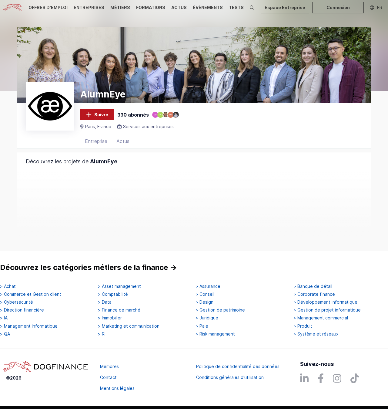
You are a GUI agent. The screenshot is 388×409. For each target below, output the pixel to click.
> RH (103, 334)
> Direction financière (22, 310)
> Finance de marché (119, 310)
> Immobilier (110, 317)
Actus (122, 141)
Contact (108, 377)
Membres (109, 366)
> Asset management (119, 286)
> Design (204, 302)
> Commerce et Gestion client (30, 294)
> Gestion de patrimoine (220, 310)
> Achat (8, 286)
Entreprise (96, 141)
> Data (105, 302)
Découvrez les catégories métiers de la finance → (88, 267)
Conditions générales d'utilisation (230, 377)
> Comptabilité (113, 294)
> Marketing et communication (128, 326)
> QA (5, 334)
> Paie (202, 326)
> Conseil (205, 294)
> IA (4, 317)
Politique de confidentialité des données (237, 366)
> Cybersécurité (16, 302)
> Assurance (208, 286)
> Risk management (215, 334)
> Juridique (207, 317)
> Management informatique (29, 326)
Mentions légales (117, 388)
